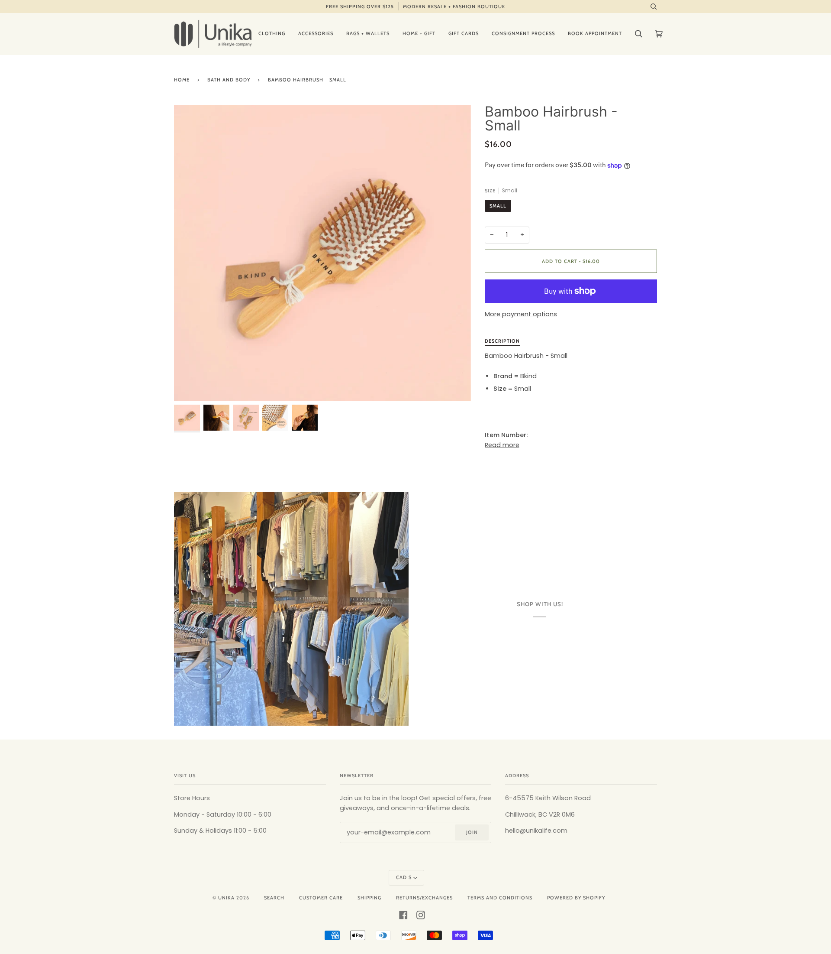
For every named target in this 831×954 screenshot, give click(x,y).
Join (472, 832)
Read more (502, 445)
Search (274, 898)
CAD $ (404, 877)
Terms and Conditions (499, 898)
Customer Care (321, 898)
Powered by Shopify (576, 898)
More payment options (521, 314)
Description (502, 341)
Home (182, 80)
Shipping (369, 898)
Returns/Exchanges (424, 898)
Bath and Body (228, 80)
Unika (226, 898)
